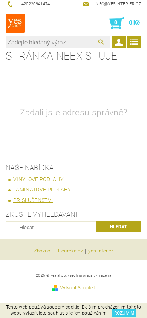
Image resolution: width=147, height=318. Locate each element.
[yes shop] (15, 23)
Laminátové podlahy (42, 190)
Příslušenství (33, 200)
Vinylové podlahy (38, 179)
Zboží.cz (43, 251)
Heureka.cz (70, 251)
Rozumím (124, 313)
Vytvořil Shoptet (77, 287)
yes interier (100, 251)
